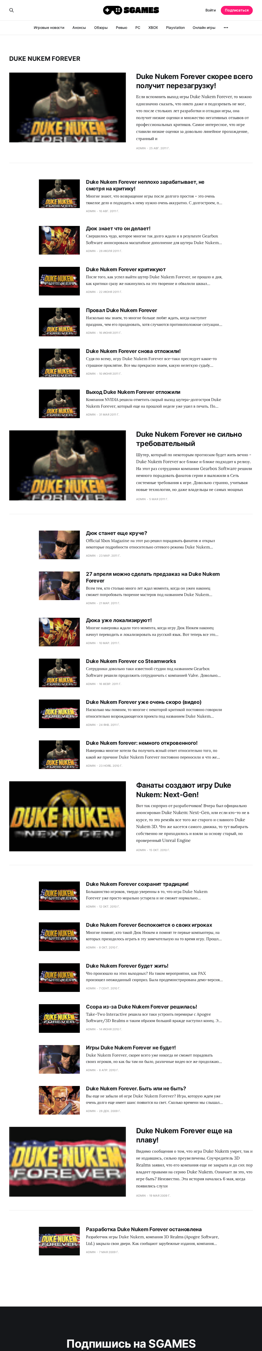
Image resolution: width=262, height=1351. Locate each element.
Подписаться (237, 10)
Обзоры (101, 27)
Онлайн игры (204, 27)
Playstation (175, 27)
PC (137, 27)
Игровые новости (49, 27)
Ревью (121, 27)
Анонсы (79, 27)
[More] (226, 27)
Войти (210, 10)
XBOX (153, 27)
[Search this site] (11, 10)
